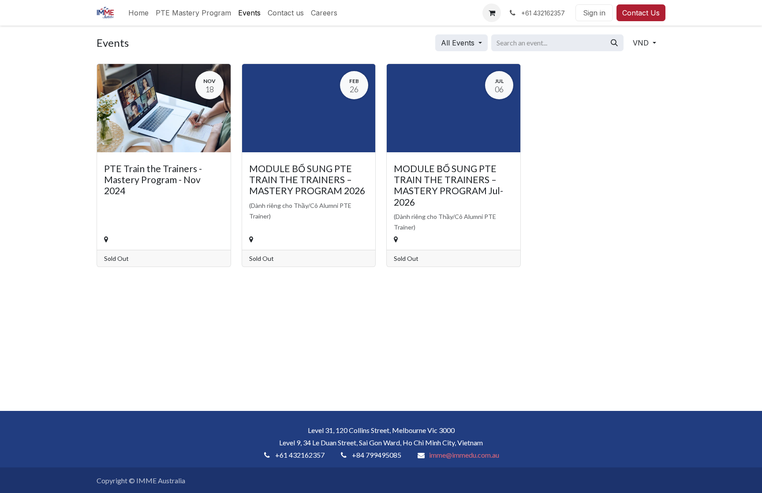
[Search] (614, 42)
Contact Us (641, 12)
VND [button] (642, 42)
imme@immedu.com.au (464, 455)
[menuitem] (138, 13)
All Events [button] (459, 42)
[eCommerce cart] (491, 13)
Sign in (594, 12)
